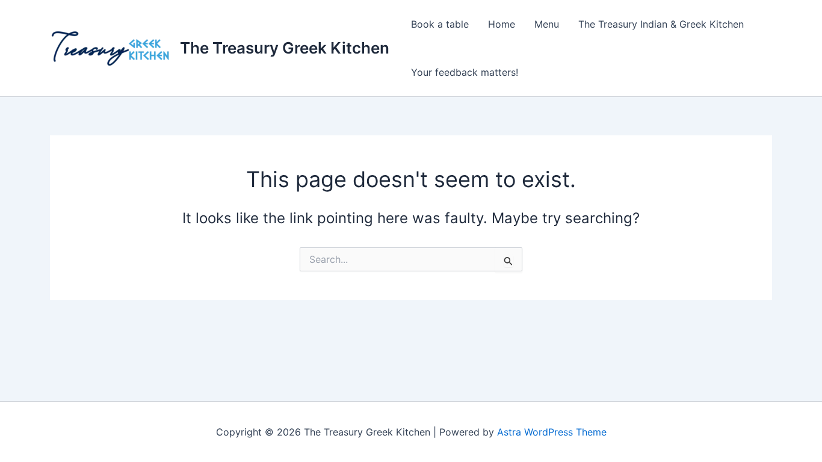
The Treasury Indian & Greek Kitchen (661, 24)
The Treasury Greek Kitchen (284, 47)
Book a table (440, 24)
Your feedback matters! (464, 72)
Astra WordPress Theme (552, 432)
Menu (546, 24)
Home (501, 24)
